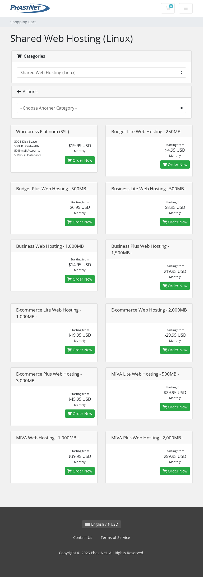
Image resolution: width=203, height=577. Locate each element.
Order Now (82, 160)
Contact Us (82, 537)
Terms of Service (115, 537)
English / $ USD (104, 524)
